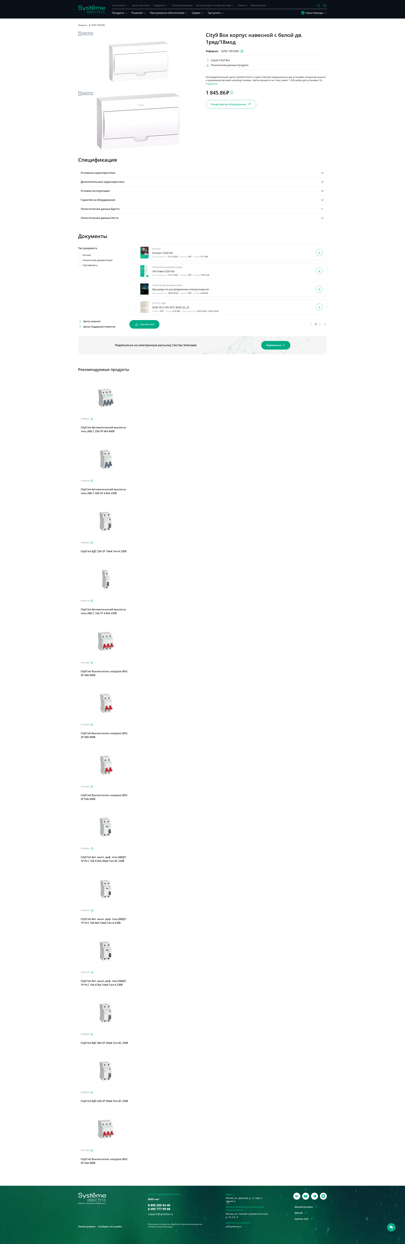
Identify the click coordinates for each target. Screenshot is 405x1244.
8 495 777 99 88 (159, 1209)
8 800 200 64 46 (159, 1205)
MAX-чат (153, 1199)
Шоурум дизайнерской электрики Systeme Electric (245, 1208)
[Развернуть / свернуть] (322, 173)
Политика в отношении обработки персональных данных (175, 1224)
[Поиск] (319, 6)
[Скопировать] (91, 419)
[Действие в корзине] (325, 6)
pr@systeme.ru (234, 1226)
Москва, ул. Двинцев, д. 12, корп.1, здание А (244, 1199)
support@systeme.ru (160, 1214)
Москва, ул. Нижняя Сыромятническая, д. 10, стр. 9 (247, 1215)
